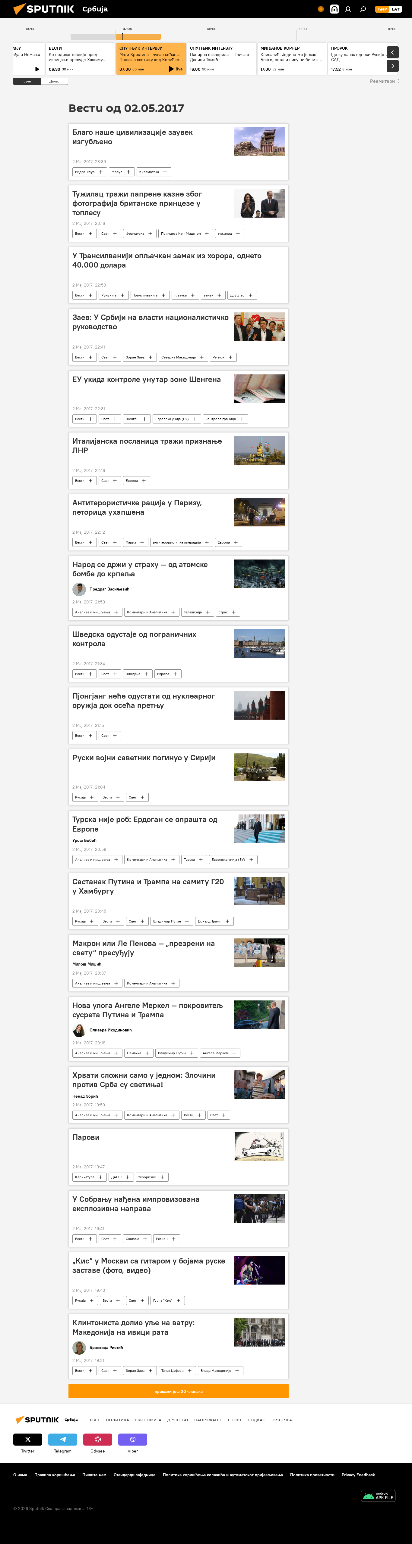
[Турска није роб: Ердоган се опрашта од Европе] (259, 828)
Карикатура (84, 1177)
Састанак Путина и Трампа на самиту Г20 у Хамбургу (148, 886)
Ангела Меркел (215, 1053)
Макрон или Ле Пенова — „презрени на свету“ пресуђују (143, 947)
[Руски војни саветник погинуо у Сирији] (259, 767)
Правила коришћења (54, 1474)
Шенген (132, 419)
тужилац (225, 233)
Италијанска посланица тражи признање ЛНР (147, 445)
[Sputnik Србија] (46, 16)
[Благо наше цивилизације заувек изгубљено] (259, 141)
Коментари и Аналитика (147, 612)
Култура (282, 1419)
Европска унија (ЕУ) (172, 419)
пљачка (180, 295)
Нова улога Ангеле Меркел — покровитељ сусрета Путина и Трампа (147, 1009)
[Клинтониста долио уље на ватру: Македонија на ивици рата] (259, 1332)
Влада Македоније (216, 1370)
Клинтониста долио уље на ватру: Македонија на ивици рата (133, 1327)
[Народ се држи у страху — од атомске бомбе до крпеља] (259, 574)
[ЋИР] (382, 9)
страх (223, 612)
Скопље (132, 1238)
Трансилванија (145, 295)
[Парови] (259, 1146)
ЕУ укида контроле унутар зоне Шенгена (146, 379)
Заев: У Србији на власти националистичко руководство (150, 321)
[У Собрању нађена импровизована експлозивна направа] (259, 1208)
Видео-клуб (85, 171)
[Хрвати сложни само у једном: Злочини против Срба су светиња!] (259, 1084)
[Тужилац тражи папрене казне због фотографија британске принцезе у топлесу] (259, 203)
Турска (189, 859)
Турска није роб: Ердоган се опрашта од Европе (144, 823)
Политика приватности (312, 1474)
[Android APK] (378, 1496)
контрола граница (221, 419)
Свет (105, 233)
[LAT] (395, 9)
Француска (135, 233)
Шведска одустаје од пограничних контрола (134, 638)
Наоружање (208, 1419)
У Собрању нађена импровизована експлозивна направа (136, 1203)
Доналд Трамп (209, 921)
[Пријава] (348, 9)
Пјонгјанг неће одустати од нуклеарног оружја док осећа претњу (143, 700)
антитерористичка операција (177, 542)
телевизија (193, 612)
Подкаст (257, 1419)
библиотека (149, 171)
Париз (131, 542)
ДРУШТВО (177, 1419)
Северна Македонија (178, 357)
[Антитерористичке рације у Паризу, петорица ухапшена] (259, 512)
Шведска (133, 673)
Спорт (235, 1419)
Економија (148, 1419)
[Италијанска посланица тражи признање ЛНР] (259, 450)
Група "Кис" (163, 1300)
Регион (218, 357)
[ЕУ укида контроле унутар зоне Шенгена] (259, 388)
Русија (80, 797)
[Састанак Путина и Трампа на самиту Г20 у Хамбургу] (259, 891)
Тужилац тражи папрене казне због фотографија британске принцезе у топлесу (137, 203)
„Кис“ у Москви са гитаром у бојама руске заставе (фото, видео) (148, 1265)
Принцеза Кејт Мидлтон (181, 233)
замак (208, 295)
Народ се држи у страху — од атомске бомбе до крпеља (140, 569)
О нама (20, 1474)
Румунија (108, 295)
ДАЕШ (116, 1177)
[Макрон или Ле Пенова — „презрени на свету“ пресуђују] (259, 952)
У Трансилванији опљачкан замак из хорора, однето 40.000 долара (166, 260)
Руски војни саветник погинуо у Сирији (144, 757)
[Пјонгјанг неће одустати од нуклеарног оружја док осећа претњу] (259, 705)
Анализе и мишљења (92, 612)
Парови (86, 1137)
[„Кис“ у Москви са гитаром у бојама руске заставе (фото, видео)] (259, 1270)
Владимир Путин (167, 921)
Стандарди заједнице (135, 1474)
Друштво (237, 295)
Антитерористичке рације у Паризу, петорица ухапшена (137, 507)
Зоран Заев (135, 357)
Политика (117, 1419)
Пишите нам (94, 1474)
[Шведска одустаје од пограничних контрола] (259, 643)
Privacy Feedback (358, 1474)
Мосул (117, 171)
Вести (79, 233)
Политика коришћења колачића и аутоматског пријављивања (223, 1474)
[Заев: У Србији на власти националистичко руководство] (259, 326)
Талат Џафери (172, 1370)
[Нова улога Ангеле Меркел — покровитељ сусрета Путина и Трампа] (259, 1014)
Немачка (134, 1053)
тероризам (147, 1177)
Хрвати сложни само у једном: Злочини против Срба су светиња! (144, 1079)
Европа (132, 480)
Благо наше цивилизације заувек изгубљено (132, 136)
